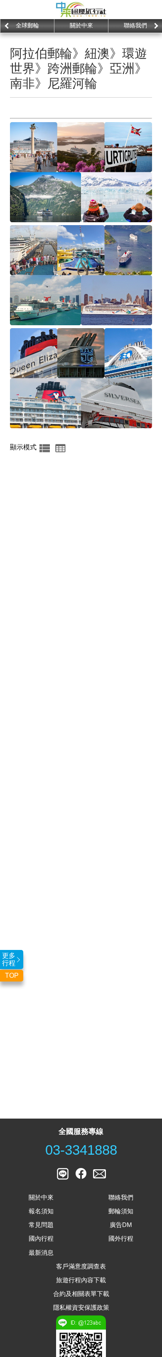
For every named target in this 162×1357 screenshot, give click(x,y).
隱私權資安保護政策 (81, 1307)
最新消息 (41, 1252)
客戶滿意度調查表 (81, 1266)
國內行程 (41, 1238)
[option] (27, 26)
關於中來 (81, 25)
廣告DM (121, 1224)
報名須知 (41, 1211)
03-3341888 (81, 1150)
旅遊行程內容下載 (81, 1279)
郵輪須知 (120, 1211)
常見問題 (41, 1224)
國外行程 (120, 1238)
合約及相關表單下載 (81, 1293)
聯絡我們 (135, 25)
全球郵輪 (27, 25)
